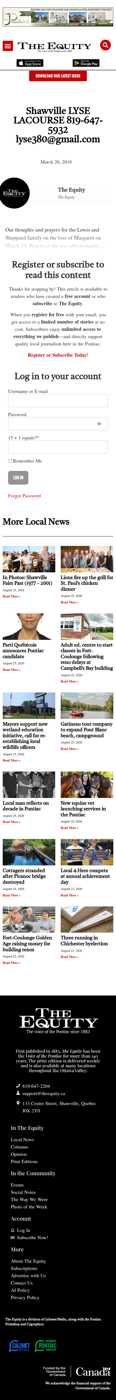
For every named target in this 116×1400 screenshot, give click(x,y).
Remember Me (27, 460)
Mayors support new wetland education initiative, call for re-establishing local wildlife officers (25, 736)
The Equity (71, 190)
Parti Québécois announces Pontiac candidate (23, 651)
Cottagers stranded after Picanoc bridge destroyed (24, 876)
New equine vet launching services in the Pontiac (83, 809)
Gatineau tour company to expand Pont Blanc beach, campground (86, 730)
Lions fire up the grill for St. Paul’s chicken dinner (87, 583)
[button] (8, 46)
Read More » (12, 596)
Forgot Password (24, 495)
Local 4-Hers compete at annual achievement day (85, 876)
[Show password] (99, 423)
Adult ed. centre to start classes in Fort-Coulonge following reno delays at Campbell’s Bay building (87, 657)
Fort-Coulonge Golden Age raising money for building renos (27, 944)
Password (17, 414)
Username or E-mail (28, 391)
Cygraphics (35, 1324)
